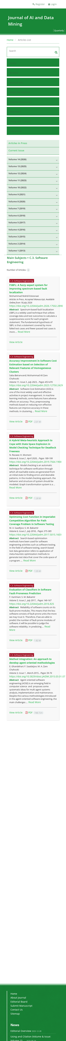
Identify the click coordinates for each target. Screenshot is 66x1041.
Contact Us (16, 131)
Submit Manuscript (21, 102)
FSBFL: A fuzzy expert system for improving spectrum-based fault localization (28, 288)
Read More (24, 331)
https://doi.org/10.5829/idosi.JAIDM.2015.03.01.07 (37, 676)
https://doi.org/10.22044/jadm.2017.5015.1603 (35, 534)
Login (53, 4)
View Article (16, 342)
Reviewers (15, 111)
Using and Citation (20, 121)
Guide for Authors (20, 92)
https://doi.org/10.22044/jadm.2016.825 (31, 603)
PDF (34, 421)
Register (40, 4)
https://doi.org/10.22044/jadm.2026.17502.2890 (36, 305)
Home (10, 39)
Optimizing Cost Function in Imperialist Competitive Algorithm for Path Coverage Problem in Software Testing (32, 520)
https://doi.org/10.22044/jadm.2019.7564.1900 (35, 461)
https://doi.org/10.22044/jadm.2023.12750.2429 (36, 385)
